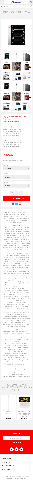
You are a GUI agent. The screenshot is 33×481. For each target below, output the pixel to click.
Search (31, 6)
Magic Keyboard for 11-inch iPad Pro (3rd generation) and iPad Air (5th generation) (24, 414)
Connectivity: (7, 165)
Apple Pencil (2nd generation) (8, 412)
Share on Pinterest (20, 204)
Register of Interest (12, 193)
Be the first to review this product (11, 121)
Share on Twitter (16, 204)
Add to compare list (16, 193)
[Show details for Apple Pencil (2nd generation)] (8, 402)
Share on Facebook (13, 204)
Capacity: (6, 174)
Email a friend (21, 193)
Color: (5, 182)
